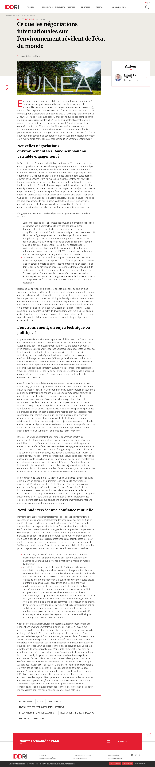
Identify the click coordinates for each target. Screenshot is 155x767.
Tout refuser (128, 764)
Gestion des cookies (115, 758)
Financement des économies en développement (41, 707)
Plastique (39, 718)
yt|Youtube (132, 755)
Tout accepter (115, 764)
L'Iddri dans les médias (47, 758)
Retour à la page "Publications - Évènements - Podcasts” (20, 15)
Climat (40, 701)
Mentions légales (114, 755)
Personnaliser (140, 764)
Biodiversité (55, 701)
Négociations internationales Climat (37, 712)
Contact (42, 755)
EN (149, 3)
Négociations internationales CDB (77, 712)
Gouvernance (25, 701)
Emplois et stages (80, 758)
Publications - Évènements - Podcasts (58, 7)
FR (146, 3)
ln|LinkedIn (139, 755)
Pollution (24, 718)
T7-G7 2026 (85, 7)
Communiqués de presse (82, 755)
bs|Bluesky (136, 755)
